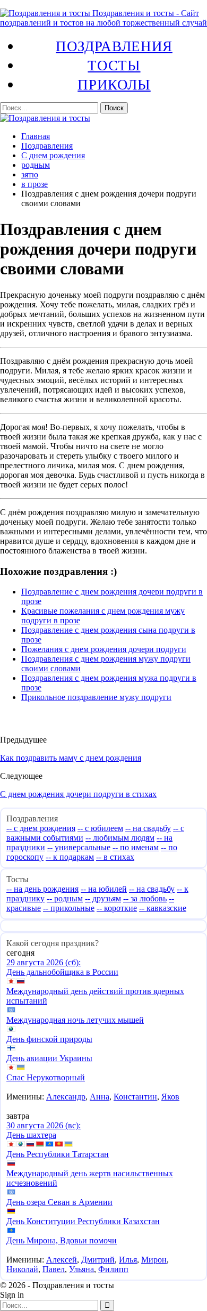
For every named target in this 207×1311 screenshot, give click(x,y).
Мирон (154, 1259)
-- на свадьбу (148, 828)
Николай (22, 1269)
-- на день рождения (42, 888)
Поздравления (114, 45)
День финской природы (49, 1039)
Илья (128, 1259)
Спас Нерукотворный (45, 1077)
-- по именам (136, 847)
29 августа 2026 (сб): (43, 962)
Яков (170, 1096)
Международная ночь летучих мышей (75, 1019)
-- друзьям (103, 898)
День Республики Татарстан (57, 1154)
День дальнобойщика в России (62, 971)
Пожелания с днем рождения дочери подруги (103, 649)
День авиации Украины (49, 1058)
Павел (53, 1269)
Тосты (114, 65)
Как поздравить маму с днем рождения (70, 757)
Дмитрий (98, 1259)
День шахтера (31, 1134)
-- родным (65, 898)
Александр (65, 1096)
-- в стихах (115, 856)
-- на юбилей (104, 888)
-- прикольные (68, 908)
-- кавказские (162, 908)
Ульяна (81, 1269)
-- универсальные (78, 847)
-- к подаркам (70, 856)
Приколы (113, 84)
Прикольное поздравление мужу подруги (96, 697)
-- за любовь (145, 898)
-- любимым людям (119, 837)
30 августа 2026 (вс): (43, 1125)
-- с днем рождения (40, 828)
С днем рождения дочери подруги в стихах (78, 794)
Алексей (61, 1259)
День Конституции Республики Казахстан (83, 1221)
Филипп (113, 1269)
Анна (99, 1096)
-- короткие (117, 908)
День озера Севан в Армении (59, 1202)
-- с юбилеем (100, 828)
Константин (135, 1096)
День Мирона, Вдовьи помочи (61, 1240)
